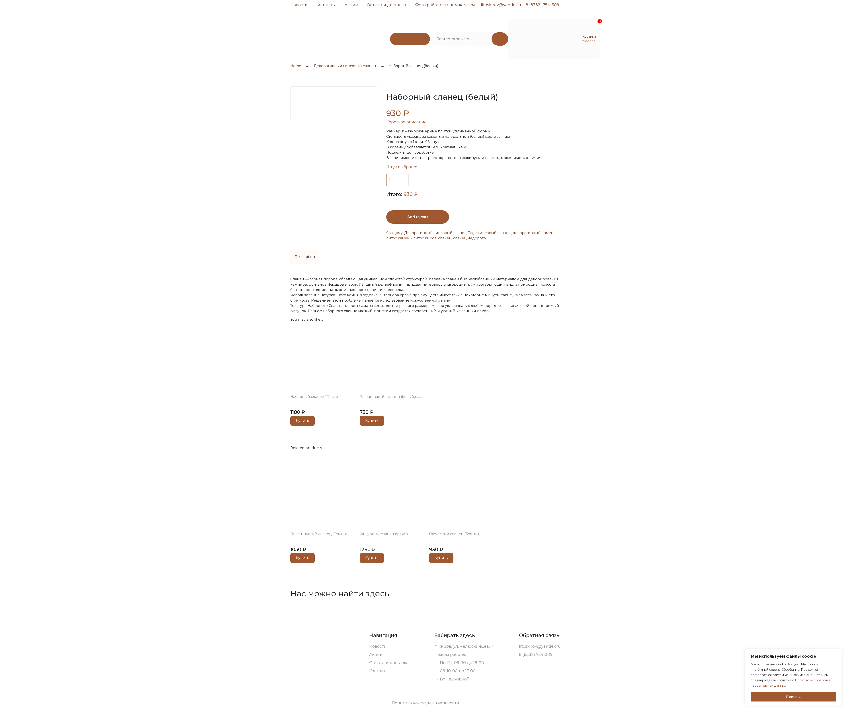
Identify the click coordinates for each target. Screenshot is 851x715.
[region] (793, 677)
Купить (302, 421)
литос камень (399, 238)
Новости (299, 4)
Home (295, 66)
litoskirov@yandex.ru (502, 4)
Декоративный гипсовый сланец (345, 66)
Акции (351, 4)
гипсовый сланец (494, 233)
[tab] (304, 257)
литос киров (425, 238)
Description (305, 257)
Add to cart (417, 217)
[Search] (500, 39)
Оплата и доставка (386, 4)
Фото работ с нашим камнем (445, 4)
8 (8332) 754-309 (542, 4)
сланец (445, 238)
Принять (793, 697)
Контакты (326, 4)
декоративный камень (534, 233)
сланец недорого (469, 238)
